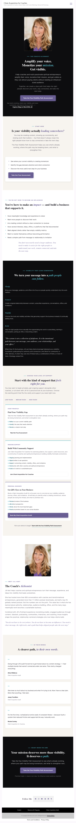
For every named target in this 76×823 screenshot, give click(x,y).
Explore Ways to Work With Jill (22, 107)
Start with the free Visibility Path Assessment (47, 525)
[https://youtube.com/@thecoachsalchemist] (42, 799)
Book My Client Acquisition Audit (21, 515)
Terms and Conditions (33, 820)
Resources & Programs (34, 810)
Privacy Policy (50, 815)
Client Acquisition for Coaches (15, 3)
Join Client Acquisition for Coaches (22, 474)
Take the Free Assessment (20, 175)
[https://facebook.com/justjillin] (35, 799)
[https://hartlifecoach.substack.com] (51, 799)
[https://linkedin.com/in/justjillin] (48, 799)
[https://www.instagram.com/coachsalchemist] (39, 799)
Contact (19, 810)
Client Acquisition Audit (52, 810)
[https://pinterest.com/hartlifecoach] (45, 799)
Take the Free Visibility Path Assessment (38, 98)
